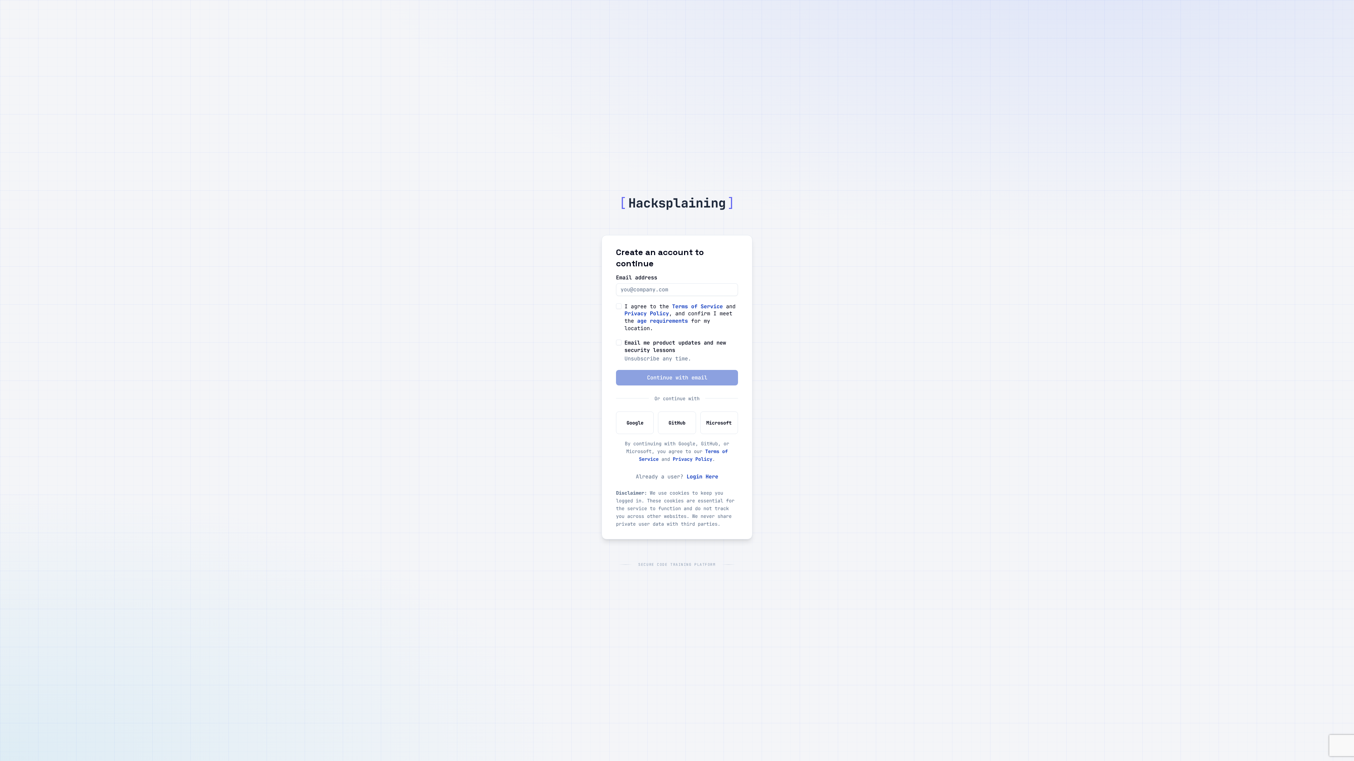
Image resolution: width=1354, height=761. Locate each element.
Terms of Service (697, 306)
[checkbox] (619, 306)
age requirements (662, 320)
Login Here (702, 476)
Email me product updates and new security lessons (675, 346)
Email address (636, 277)
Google (635, 423)
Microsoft (719, 423)
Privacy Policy (646, 313)
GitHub (677, 423)
